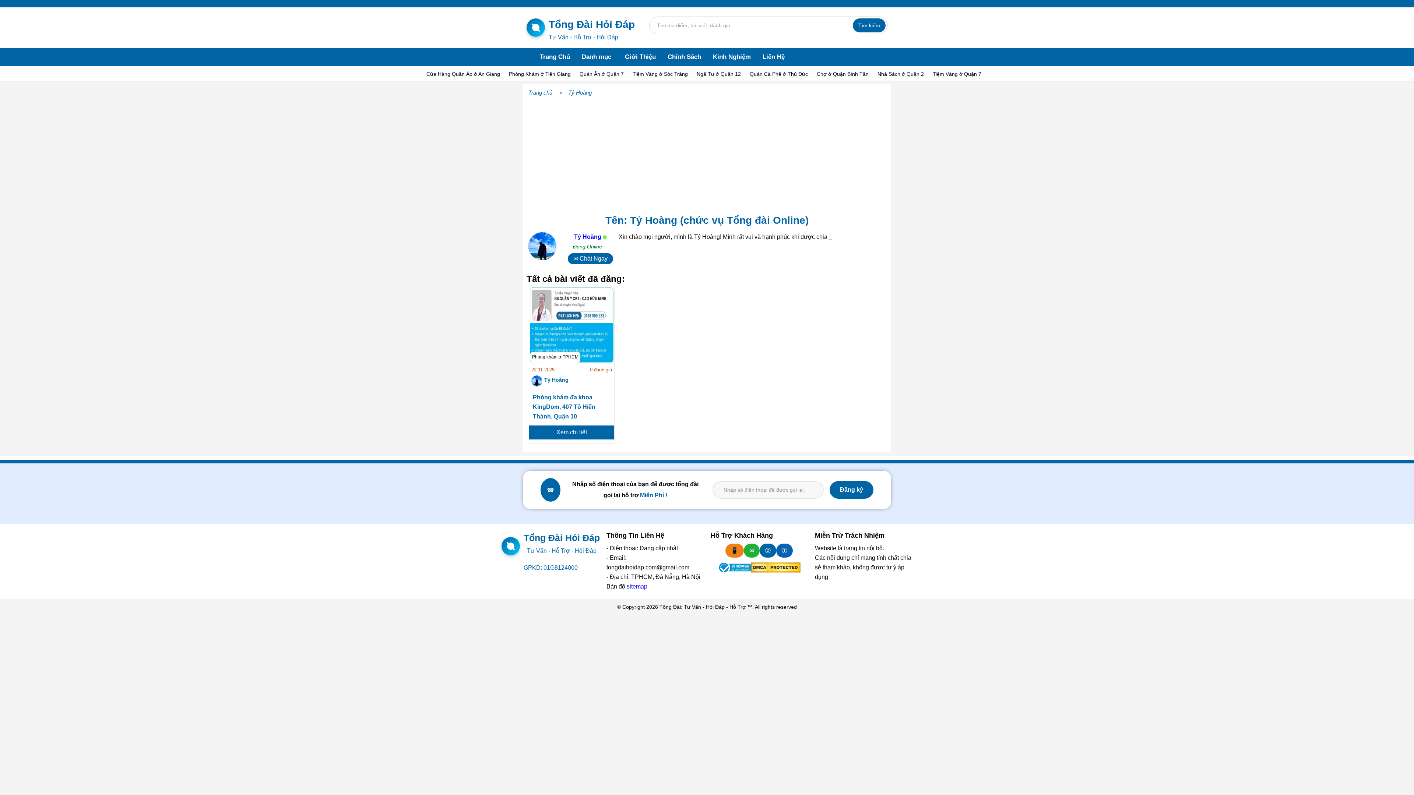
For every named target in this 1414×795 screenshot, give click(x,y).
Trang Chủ (555, 56)
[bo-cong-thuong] (734, 567)
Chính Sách (684, 56)
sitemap (637, 586)
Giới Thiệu (640, 56)
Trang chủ (540, 92)
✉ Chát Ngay (590, 258)
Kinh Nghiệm (732, 56)
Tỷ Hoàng (580, 92)
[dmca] (776, 567)
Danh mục (596, 56)
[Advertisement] (707, 153)
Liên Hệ (774, 56)
